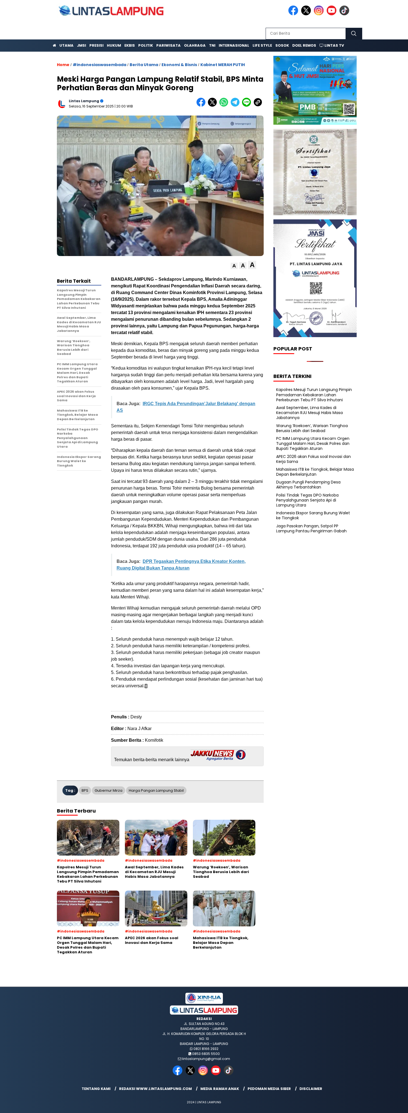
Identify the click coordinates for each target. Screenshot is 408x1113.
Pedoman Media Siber (269, 1088)
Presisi (96, 45)
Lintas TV (334, 45)
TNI (212, 45)
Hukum (114, 45)
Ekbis (129, 45)
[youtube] (332, 14)
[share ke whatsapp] (225, 105)
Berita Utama (144, 64)
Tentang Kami (96, 1088)
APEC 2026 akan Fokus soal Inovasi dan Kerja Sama (313, 458)
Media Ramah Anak (219, 1088)
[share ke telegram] (236, 105)
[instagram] (320, 14)
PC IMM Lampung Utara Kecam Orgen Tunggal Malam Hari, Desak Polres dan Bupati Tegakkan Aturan (312, 443)
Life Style (262, 45)
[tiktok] (345, 14)
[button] (234, 266)
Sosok (282, 45)
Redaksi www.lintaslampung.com (155, 1088)
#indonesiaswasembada (99, 64)
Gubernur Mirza (108, 790)
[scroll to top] (391, 1104)
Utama (66, 45)
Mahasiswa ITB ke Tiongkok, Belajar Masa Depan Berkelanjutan (315, 472)
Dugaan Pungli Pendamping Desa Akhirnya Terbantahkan (308, 484)
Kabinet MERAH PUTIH (222, 64)
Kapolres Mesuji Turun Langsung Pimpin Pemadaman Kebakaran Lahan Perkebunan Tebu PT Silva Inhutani (314, 394)
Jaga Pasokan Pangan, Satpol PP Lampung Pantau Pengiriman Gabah (311, 528)
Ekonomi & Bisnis (179, 64)
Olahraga (195, 45)
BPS (85, 790)
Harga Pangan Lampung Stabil (156, 790)
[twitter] (307, 14)
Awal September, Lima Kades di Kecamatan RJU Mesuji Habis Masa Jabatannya (309, 412)
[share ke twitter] (213, 105)
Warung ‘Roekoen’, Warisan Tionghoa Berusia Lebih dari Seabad (312, 428)
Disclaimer (310, 1088)
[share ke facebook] (202, 105)
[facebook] (294, 14)
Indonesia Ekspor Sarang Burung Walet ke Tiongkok (313, 515)
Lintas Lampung (84, 101)
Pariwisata (168, 45)
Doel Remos (304, 45)
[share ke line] (247, 105)
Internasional (234, 45)
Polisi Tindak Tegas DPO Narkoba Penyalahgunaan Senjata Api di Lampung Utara (307, 500)
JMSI (81, 45)
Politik (145, 45)
